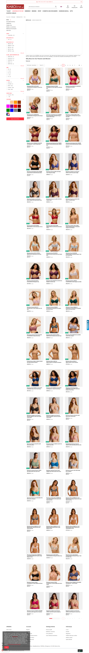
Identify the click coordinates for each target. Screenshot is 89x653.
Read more (28, 60)
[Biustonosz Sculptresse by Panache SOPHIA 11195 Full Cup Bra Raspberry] (54, 601)
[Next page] (81, 65)
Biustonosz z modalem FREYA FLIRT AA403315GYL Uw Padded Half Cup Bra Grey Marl (73, 115)
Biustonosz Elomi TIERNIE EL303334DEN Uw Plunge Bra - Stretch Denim (73, 583)
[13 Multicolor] (8, 114)
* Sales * (8, 11)
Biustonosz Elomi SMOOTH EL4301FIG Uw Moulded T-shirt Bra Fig (54, 281)
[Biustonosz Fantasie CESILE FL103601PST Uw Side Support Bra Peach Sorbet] (54, 572)
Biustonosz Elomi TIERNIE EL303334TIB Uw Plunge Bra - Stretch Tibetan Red (34, 144)
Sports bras (8, 30)
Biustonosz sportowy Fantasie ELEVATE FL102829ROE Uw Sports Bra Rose (34, 335)
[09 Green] (8, 110)
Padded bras (8, 23)
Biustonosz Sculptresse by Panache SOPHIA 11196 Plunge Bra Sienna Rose (73, 611)
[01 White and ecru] (8, 102)
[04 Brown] (19, 102)
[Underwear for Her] (10, 20)
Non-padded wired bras (10, 21)
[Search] (55, 6)
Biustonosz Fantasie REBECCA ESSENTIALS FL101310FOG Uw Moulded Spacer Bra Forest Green (73, 308)
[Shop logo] (15, 6)
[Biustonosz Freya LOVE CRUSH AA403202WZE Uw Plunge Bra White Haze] (54, 545)
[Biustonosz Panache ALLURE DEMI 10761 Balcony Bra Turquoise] (35, 488)
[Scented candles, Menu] (16, 13)
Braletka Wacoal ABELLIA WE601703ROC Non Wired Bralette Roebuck (35, 362)
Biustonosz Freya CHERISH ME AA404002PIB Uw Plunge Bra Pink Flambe (35, 115)
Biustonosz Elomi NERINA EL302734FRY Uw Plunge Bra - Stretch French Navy (54, 388)
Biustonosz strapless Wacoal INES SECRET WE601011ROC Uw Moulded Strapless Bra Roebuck (73, 226)
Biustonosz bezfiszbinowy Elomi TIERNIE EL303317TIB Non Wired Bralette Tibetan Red (54, 144)
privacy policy (15, 636)
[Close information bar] (81, 2)
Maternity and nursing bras (11, 28)
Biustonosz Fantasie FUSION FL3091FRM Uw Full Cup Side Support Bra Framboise (34, 611)
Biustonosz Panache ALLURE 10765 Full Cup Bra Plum (53, 200)
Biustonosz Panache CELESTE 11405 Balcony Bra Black (34, 444)
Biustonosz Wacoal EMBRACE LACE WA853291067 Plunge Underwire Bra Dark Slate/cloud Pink (74, 498)
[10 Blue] (11, 110)
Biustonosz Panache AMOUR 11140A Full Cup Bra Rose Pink (54, 444)
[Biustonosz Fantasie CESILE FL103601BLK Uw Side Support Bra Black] (35, 572)
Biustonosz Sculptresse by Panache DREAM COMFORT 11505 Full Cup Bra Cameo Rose (34, 416)
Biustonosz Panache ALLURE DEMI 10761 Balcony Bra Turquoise (35, 498)
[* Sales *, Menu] (11, 11)
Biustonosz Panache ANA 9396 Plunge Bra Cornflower (73, 471)
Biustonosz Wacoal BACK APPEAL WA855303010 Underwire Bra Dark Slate (53, 335)
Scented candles (11, 13)
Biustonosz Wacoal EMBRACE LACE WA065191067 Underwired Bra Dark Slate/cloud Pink (34, 527)
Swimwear (27, 11)
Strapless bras (9, 25)
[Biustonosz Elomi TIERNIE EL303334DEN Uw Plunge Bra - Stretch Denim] (74, 572)
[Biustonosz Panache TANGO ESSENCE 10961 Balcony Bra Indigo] (74, 628)
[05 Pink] (8, 106)
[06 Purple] (11, 106)
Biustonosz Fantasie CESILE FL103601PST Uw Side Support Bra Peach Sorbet (54, 583)
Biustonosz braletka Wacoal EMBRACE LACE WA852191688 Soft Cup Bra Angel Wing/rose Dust (34, 555)
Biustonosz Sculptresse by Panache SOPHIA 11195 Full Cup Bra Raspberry (53, 611)
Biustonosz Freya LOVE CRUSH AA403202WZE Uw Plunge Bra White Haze (54, 555)
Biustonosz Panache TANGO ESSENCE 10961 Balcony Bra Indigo (73, 639)
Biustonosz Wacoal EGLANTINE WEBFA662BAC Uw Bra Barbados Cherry (34, 226)
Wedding (34, 11)
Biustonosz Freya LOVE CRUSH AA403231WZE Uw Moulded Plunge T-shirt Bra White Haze (73, 555)
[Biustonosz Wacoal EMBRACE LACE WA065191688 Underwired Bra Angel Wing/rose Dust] (54, 516)
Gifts (71, 11)
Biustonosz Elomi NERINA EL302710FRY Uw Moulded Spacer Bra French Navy (34, 388)
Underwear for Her (17, 11)
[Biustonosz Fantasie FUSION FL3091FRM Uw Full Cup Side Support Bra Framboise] (35, 601)
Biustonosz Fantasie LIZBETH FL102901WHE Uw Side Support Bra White (73, 281)
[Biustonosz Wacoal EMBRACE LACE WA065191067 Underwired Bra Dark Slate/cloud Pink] (35, 516)
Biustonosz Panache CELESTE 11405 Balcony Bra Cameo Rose (73, 416)
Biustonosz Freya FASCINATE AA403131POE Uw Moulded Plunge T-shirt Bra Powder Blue (73, 254)
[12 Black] (19, 110)
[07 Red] (15, 106)
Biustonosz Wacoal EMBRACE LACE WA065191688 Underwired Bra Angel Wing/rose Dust (53, 527)
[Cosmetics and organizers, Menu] (58, 11)
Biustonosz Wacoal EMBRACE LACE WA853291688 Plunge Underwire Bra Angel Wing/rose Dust (72, 527)
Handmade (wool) (64, 11)
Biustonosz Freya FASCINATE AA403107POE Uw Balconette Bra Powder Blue (54, 254)
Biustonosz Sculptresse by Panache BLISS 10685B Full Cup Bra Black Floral (34, 200)
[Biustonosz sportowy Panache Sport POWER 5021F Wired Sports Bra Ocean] (54, 460)
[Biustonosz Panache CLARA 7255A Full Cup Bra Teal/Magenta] (54, 628)
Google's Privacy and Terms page (14, 644)
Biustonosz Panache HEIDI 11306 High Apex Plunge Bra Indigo (53, 172)
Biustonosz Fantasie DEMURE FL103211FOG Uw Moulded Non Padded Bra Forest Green (53, 308)
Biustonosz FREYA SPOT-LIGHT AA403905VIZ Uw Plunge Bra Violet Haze (34, 87)
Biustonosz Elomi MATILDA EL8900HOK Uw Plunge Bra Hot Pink (73, 87)
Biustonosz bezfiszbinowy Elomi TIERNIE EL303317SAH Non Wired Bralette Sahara (73, 144)
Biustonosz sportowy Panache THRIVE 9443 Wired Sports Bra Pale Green (34, 471)
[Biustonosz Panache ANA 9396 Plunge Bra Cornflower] (74, 460)
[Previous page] (59, 65)
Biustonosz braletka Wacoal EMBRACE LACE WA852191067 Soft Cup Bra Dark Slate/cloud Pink (53, 498)
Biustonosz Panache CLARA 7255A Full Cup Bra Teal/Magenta (53, 639)
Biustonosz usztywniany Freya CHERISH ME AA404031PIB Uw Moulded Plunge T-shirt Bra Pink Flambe (54, 115)
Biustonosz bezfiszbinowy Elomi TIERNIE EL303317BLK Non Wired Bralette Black (34, 172)
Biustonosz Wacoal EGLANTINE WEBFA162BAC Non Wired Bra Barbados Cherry (54, 226)
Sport (39, 11)
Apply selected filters (15, 118)
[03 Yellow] (15, 102)
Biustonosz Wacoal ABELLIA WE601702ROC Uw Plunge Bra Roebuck (53, 362)
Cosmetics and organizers (50, 11)
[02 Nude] (11, 102)
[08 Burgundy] (19, 106)
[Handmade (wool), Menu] (69, 11)
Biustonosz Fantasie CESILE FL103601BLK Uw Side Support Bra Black (34, 583)
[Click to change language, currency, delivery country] (61, 6)
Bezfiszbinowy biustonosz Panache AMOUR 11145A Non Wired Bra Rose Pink (73, 444)
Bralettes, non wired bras (11, 26)
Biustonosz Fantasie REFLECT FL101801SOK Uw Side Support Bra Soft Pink (34, 308)
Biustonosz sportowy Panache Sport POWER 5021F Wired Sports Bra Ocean (53, 471)
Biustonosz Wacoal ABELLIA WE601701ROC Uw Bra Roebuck (72, 362)
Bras (7, 19)
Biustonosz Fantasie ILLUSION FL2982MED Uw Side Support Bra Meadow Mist (54, 87)
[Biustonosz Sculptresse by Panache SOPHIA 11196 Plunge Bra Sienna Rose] (74, 601)
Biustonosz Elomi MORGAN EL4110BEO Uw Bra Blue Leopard (73, 335)
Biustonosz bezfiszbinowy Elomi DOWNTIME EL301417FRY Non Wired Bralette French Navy (73, 388)
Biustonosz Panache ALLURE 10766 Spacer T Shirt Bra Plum (72, 200)
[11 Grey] (15, 110)
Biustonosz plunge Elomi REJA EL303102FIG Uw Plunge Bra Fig (33, 281)
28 (79, 65)
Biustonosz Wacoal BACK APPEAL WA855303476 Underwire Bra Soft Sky (34, 254)
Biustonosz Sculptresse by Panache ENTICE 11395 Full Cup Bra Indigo (72, 172)
